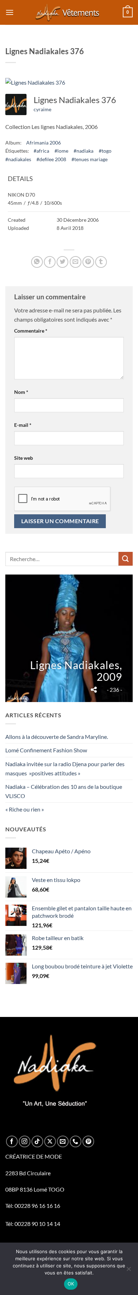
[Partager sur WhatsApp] (37, 262)
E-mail (22, 425)
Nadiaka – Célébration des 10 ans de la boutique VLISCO (63, 791)
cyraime (42, 109)
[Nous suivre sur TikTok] (37, 1141)
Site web (23, 458)
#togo (105, 151)
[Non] (128, 1271)
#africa (41, 151)
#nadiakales (18, 159)
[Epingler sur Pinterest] (88, 262)
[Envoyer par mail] (75, 262)
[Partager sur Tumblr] (101, 262)
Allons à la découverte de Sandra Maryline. (56, 736)
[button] (9, 12)
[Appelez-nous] (75, 1141)
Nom (21, 392)
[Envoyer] (126, 559)
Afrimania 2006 (43, 143)
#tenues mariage (89, 159)
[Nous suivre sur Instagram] (24, 1141)
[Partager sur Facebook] (50, 262)
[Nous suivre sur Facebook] (12, 1141)
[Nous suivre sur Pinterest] (88, 1141)
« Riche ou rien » (24, 809)
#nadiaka (83, 151)
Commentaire (30, 331)
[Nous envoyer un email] (63, 1141)
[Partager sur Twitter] (62, 262)
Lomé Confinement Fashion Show (46, 750)
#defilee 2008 (51, 159)
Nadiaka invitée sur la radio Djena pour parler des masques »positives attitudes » (65, 768)
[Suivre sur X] (50, 1141)
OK (71, 1283)
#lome (61, 151)
